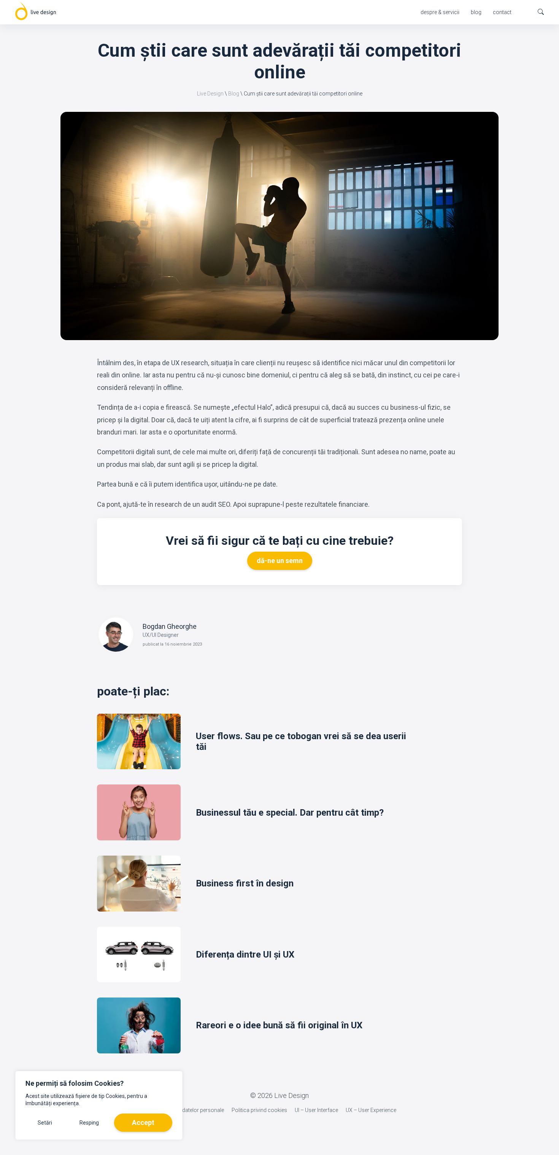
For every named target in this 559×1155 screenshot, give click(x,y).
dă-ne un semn (280, 561)
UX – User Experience (371, 1110)
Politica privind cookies (259, 1110)
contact (502, 12)
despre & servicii (440, 12)
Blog (233, 94)
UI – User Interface (316, 1110)
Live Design (210, 94)
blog (476, 12)
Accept (143, 1122)
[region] (99, 1105)
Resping (89, 1123)
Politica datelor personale (193, 1110)
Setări (45, 1123)
